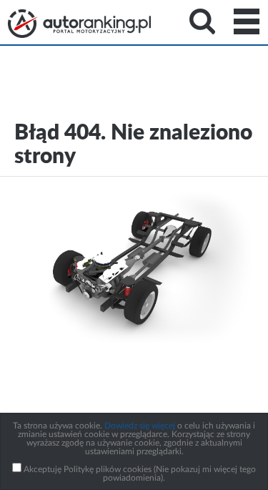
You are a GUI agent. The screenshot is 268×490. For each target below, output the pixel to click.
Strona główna (79, 23)
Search (202, 21)
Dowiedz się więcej (139, 425)
